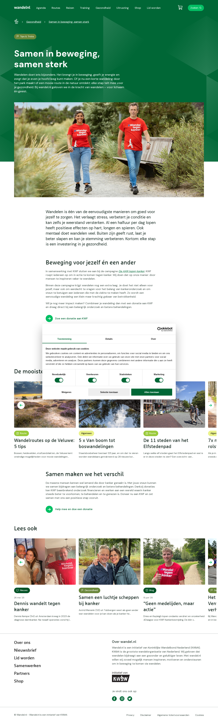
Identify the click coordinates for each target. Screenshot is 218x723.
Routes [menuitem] (56, 8)
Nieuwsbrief (25, 650)
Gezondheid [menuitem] (103, 8)
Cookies (199, 715)
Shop (18, 681)
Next (210, 405)
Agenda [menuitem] (41, 8)
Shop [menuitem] (138, 8)
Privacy (130, 715)
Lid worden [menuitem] (154, 8)
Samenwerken (27, 666)
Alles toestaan (151, 392)
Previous (21, 405)
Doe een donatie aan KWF (71, 318)
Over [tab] (153, 339)
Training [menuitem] (85, 8)
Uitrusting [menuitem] (122, 8)
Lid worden (24, 658)
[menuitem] (22, 7)
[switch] (92, 380)
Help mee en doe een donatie (74, 509)
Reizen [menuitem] (70, 8)
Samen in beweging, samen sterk (69, 22)
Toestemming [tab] (64, 339)
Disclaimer (145, 715)
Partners (22, 674)
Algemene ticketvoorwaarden (173, 715)
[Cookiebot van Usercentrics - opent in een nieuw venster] (159, 329)
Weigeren (66, 392)
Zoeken (194, 7)
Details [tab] (109, 339)
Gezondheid (33, 22)
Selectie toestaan (109, 392)
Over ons (22, 643)
